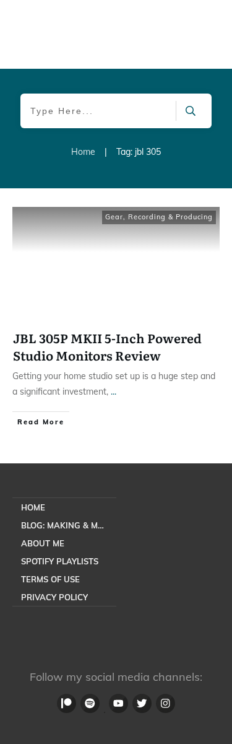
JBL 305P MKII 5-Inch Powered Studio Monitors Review (107, 346)
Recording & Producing (170, 216)
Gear (114, 216)
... (113, 391)
